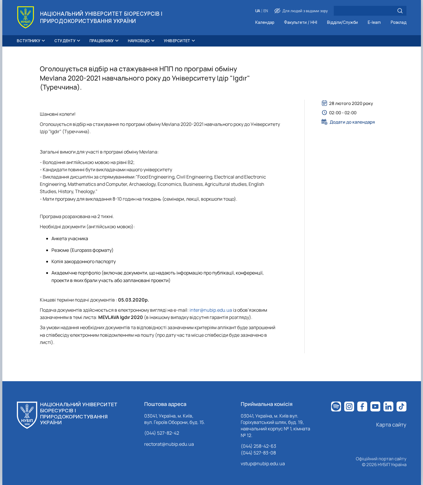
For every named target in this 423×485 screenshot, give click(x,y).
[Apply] (400, 11)
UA (257, 11)
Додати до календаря (352, 122)
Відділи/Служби (342, 22)
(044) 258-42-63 (258, 446)
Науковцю (139, 40)
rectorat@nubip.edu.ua (169, 444)
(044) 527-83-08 (258, 453)
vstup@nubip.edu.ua (263, 463)
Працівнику (102, 40)
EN (265, 11)
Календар (264, 22)
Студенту (65, 40)
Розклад (398, 22)
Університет (177, 40)
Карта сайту (391, 424)
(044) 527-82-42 (161, 433)
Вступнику (28, 40)
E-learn (374, 22)
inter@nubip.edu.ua (211, 310)
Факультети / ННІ (300, 22)
